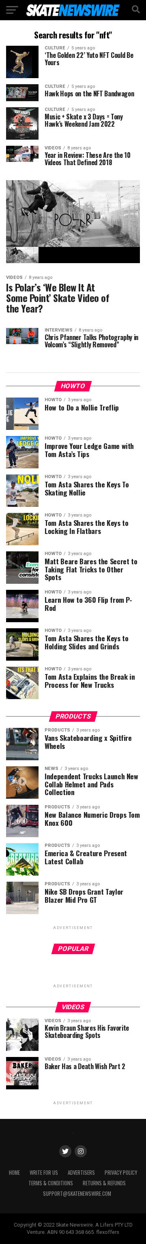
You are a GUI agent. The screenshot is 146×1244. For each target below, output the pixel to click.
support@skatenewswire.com (77, 1193)
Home (14, 1172)
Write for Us (44, 1172)
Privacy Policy (121, 1172)
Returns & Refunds (104, 1183)
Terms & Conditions (50, 1183)
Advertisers (81, 1172)
